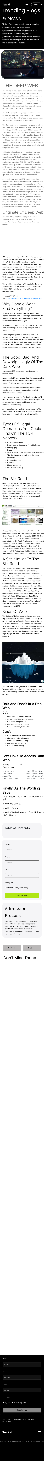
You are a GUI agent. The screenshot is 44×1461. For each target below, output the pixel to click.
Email (7, 870)
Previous (14, 948)
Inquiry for (9, 883)
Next (30, 948)
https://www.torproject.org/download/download (24, 298)
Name (7, 844)
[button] (27, 4)
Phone (7, 857)
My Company (22, 887)
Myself (10, 887)
